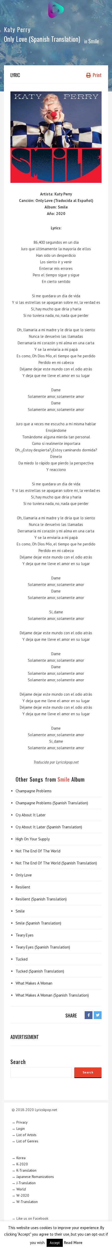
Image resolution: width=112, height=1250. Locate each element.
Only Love (24, 875)
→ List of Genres (25, 1141)
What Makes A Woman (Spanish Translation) (52, 995)
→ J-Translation (24, 1183)
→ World (19, 1189)
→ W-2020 (20, 1195)
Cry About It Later (31, 814)
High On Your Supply (33, 838)
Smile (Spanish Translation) (38, 923)
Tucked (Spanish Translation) (40, 971)
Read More (73, 1242)
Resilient (23, 887)
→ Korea (19, 1157)
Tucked (22, 959)
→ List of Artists (24, 1134)
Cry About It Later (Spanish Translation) (49, 826)
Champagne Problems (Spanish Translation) (52, 802)
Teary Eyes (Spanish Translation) (43, 947)
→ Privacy (20, 1122)
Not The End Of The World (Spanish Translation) (56, 863)
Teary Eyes (25, 935)
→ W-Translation (25, 1201)
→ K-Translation (24, 1170)
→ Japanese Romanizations (33, 1176)
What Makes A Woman (34, 983)
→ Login (18, 1128)
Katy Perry (17, 29)
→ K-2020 (20, 1164)
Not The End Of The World (38, 850)
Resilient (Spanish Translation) (41, 899)
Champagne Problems (34, 790)
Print (97, 75)
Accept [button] (55, 1243)
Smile (93, 41)
